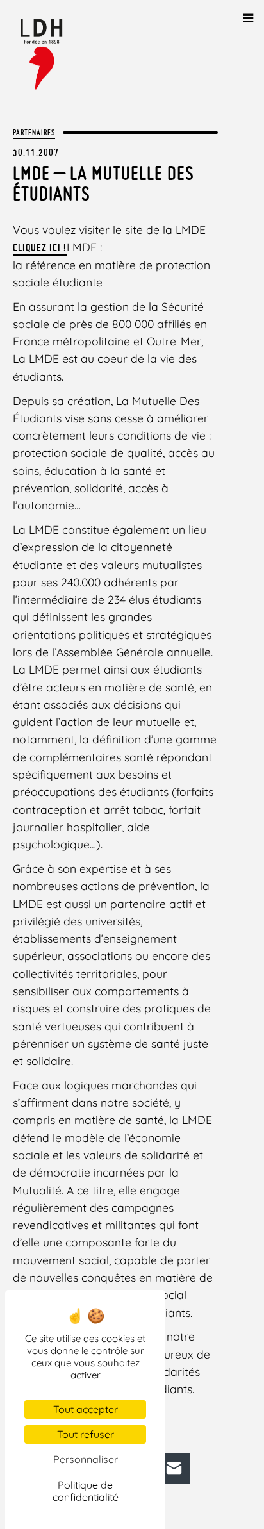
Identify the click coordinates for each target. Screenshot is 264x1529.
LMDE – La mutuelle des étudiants (103, 183)
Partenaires (34, 132)
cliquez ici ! (40, 247)
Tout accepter (85, 1409)
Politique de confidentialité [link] (86, 1490)
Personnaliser (85, 1459)
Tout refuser (85, 1434)
